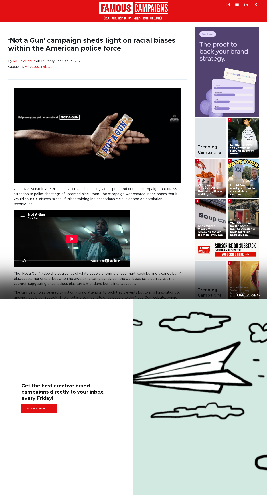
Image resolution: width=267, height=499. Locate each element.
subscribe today (39, 408)
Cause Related (42, 66)
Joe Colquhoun (24, 61)
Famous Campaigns (133, 11)
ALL (27, 66)
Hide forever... (248, 294)
